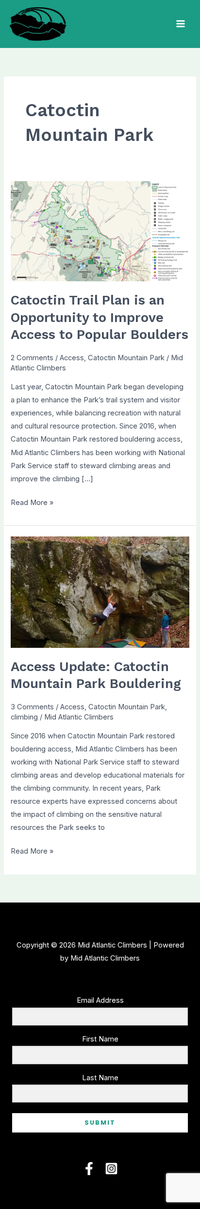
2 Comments (32, 357)
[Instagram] (111, 1168)
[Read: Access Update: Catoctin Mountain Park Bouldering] (100, 591)
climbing (24, 717)
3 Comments (32, 707)
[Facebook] (89, 1168)
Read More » (32, 503)
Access (72, 357)
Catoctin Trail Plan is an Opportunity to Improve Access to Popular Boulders (99, 317)
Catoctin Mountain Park (126, 357)
